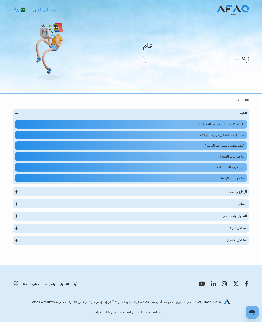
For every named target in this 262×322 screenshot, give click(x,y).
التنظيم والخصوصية (130, 312)
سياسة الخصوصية (156, 312)
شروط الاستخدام (105, 312)
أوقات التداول (68, 284)
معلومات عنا (31, 284)
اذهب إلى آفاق (46, 10)
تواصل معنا (49, 284)
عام (238, 99)
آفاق (246, 99)
